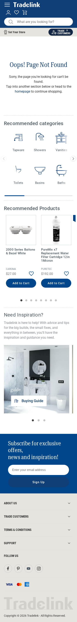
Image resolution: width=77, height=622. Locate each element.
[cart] (24, 13)
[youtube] (28, 568)
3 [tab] (31, 300)
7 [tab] (51, 300)
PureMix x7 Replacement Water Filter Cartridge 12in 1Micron (55, 255)
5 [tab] (41, 300)
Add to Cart (21, 283)
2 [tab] (26, 300)
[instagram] (39, 568)
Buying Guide (32, 401)
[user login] (8, 13)
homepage (22, 91)
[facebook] (8, 568)
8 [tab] (56, 300)
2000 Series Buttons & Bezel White (20, 251)
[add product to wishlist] (28, 273)
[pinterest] (18, 568)
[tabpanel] (21, 252)
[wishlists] (16, 13)
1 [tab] (21, 300)
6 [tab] (46, 300)
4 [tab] (36, 300)
